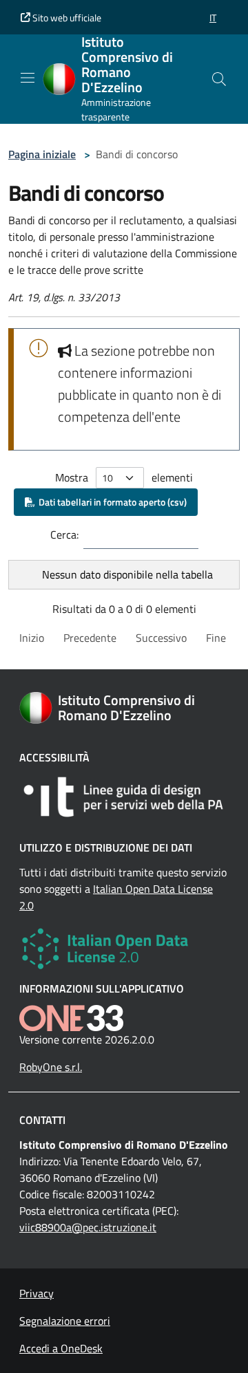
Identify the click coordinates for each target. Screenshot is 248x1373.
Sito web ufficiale (65, 17)
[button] (212, 17)
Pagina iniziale (42, 154)
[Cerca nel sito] (219, 79)
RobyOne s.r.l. (50, 1067)
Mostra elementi (124, 477)
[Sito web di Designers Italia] (124, 797)
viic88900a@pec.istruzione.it (87, 1227)
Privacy (36, 1293)
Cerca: (64, 534)
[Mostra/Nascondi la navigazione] (27, 77)
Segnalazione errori (64, 1320)
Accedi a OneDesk (61, 1348)
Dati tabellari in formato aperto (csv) (110, 502)
